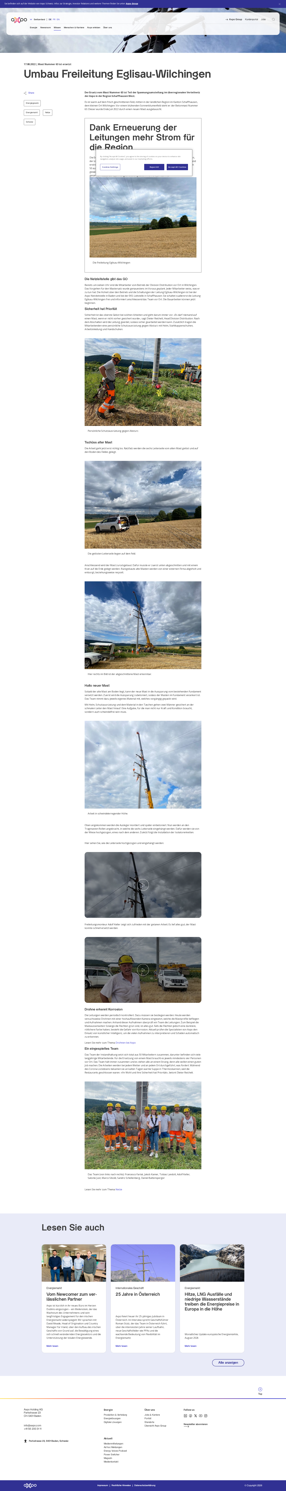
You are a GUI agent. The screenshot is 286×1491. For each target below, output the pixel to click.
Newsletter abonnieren (196, 1424)
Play (143, 885)
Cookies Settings (110, 167)
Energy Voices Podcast (115, 1451)
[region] (144, 162)
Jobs (263, 19)
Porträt (147, 1418)
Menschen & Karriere (74, 28)
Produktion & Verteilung (115, 1415)
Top (260, 1394)
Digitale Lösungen (113, 1422)
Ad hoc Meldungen (113, 1447)
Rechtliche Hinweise (121, 1485)
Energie (33, 28)
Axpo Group (132, 3)
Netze (47, 113)
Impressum (102, 1485)
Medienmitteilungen (113, 1444)
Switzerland (39, 20)
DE (50, 20)
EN (58, 20)
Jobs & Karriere (152, 1415)
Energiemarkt (32, 113)
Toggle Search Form (273, 19)
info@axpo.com (32, 1425)
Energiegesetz (32, 103)
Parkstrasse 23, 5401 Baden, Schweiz (48, 1441)
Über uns (107, 28)
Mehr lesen (52, 1346)
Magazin (108, 1458)
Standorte (149, 1422)
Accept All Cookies (177, 167)
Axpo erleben (93, 28)
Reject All (154, 167)
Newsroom (45, 28)
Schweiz (29, 122)
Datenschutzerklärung (144, 1485)
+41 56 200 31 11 (32, 1429)
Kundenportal (251, 19)
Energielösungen (112, 1418)
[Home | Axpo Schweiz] (20, 20)
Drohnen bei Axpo (126, 1042)
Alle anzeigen (228, 1362)
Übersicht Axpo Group (155, 1426)
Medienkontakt (111, 1462)
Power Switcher (111, 1455)
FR (54, 20)
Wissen (57, 28)
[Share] (25, 93)
